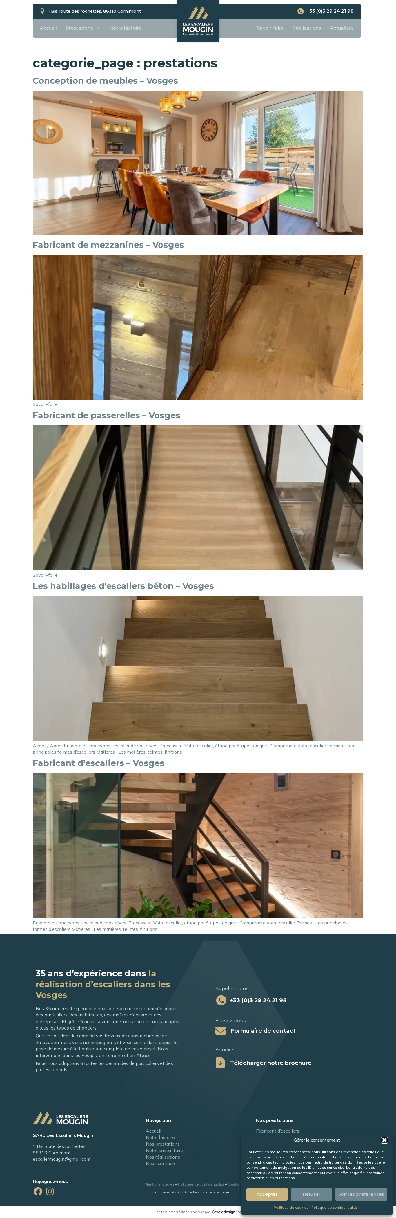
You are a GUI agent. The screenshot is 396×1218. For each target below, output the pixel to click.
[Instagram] (50, 1191)
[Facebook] (38, 1191)
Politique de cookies (291, 1207)
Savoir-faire (270, 28)
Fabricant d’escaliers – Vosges (98, 763)
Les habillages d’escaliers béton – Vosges (123, 586)
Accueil (48, 28)
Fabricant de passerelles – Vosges (106, 415)
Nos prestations (163, 1144)
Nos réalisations (163, 1157)
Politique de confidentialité (334, 1207)
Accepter (267, 1194)
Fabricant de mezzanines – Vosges (108, 245)
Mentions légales (160, 1184)
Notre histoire (125, 28)
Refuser (312, 1194)
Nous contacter (162, 1163)
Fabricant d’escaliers (277, 1131)
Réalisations (306, 28)
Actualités (342, 28)
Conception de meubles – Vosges (105, 81)
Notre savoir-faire (164, 1150)
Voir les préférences (361, 1194)
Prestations (79, 28)
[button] (384, 1140)
